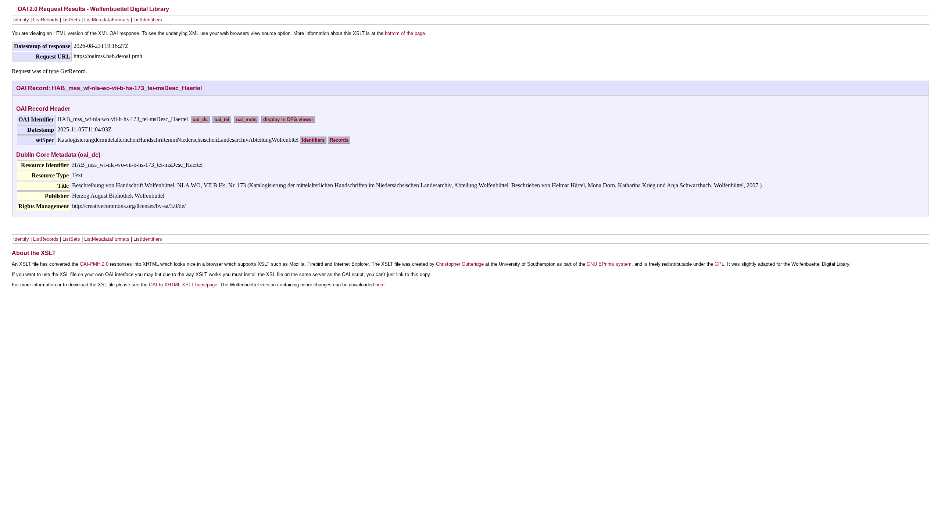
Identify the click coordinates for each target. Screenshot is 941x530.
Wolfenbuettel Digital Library (129, 9)
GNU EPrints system (609, 264)
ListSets (71, 19)
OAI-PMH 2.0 (94, 264)
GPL (719, 264)
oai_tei (221, 119)
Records (339, 140)
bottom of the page (405, 33)
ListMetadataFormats (106, 19)
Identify (21, 19)
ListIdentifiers (147, 19)
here (379, 284)
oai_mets (246, 119)
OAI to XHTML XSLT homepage (183, 284)
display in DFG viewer (288, 119)
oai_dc (200, 119)
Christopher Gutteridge (460, 264)
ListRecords (45, 19)
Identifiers (313, 140)
